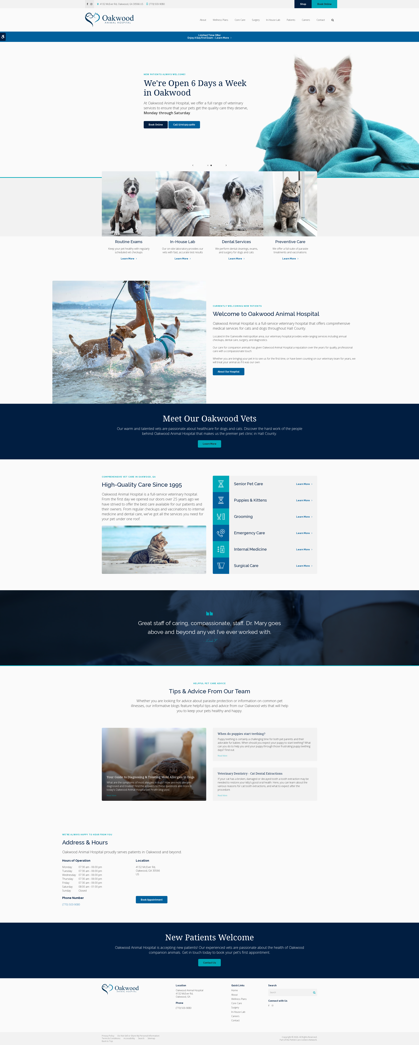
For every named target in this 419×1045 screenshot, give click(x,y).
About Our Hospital (228, 371)
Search (141, 1038)
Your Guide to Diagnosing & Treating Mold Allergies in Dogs (150, 777)
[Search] (314, 992)
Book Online (324, 4)
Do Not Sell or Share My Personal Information (138, 1035)
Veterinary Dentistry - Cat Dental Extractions (250, 773)
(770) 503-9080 (157, 4)
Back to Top (107, 1041)
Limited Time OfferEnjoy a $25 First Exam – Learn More (208, 36)
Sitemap (151, 1038)
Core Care (240, 19)
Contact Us (209, 962)
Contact (321, 19)
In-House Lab (273, 19)
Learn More (127, 258)
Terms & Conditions (111, 1038)
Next (226, 165)
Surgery (256, 19)
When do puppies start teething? (241, 734)
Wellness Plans (220, 19)
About (203, 19)
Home (234, 990)
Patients (291, 19)
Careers (306, 19)
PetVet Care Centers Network (303, 1039)
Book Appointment (152, 899)
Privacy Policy (108, 1035)
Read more (111, 795)
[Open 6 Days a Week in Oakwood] (335, 109)
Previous (192, 165)
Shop (303, 4)
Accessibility (129, 1038)
